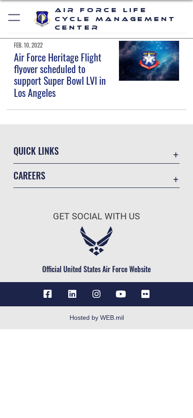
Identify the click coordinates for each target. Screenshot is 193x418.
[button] (14, 19)
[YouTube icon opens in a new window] (120, 294)
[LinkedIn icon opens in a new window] (72, 294)
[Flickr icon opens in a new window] (145, 294)
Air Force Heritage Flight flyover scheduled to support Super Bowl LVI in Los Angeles (60, 75)
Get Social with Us (96, 216)
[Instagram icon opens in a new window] (96, 294)
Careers (29, 175)
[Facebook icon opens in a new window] (47, 294)
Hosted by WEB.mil (97, 317)
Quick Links (36, 150)
